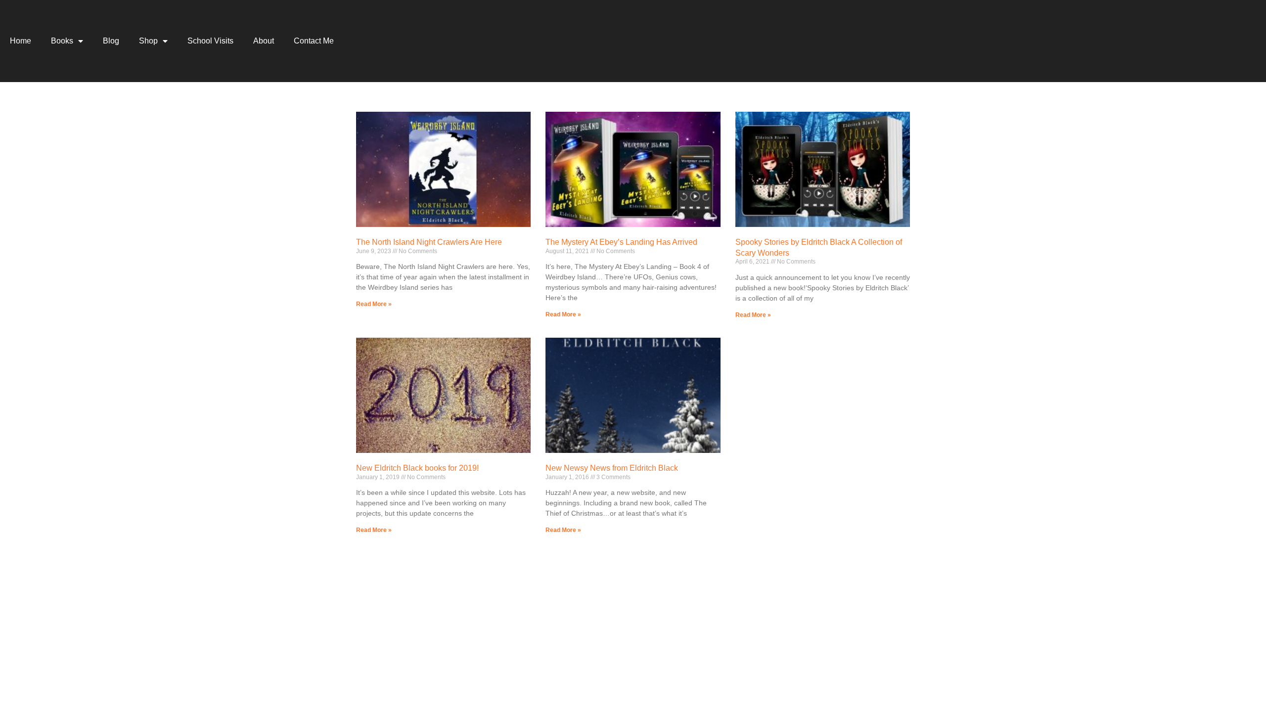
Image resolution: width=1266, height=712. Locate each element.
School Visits (210, 41)
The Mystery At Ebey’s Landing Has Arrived (621, 242)
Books (62, 41)
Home (20, 41)
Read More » (374, 304)
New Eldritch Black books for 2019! (417, 468)
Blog (111, 41)
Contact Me (314, 41)
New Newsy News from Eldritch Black (611, 468)
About (263, 41)
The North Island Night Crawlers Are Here (429, 242)
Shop (148, 41)
